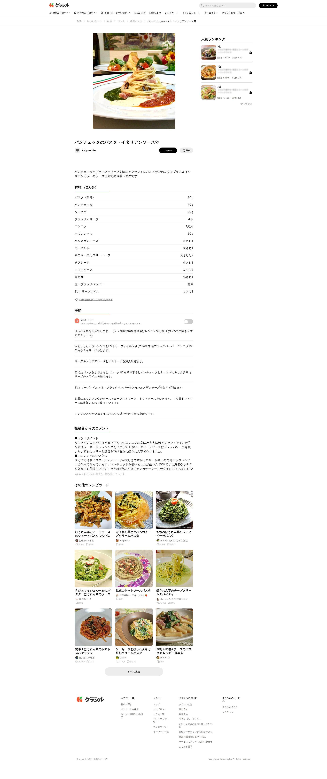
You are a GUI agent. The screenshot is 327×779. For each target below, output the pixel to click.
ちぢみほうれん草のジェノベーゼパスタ (173, 533)
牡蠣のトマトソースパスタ (133, 590)
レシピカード (171, 12)
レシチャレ (227, 712)
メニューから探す (130, 709)
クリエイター (211, 12)
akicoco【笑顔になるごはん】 (174, 540)
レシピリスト (160, 709)
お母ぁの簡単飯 (86, 540)
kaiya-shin (89, 150)
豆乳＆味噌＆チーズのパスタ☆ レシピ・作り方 (173, 651)
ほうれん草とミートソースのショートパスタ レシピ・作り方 (93, 534)
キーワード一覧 (161, 731)
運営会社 (183, 709)
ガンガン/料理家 (87, 657)
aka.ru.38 (165, 657)
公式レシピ (139, 12)
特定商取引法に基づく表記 (192, 736)
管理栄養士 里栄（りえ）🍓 (133, 595)
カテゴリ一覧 (160, 726)
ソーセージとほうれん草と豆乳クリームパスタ (133, 651)
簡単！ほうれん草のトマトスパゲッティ (92, 651)
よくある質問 (185, 746)
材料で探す (126, 704)
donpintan (125, 540)
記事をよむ (155, 12)
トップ (156, 704)
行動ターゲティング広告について (195, 731)
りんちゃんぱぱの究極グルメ (174, 599)
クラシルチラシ (230, 707)
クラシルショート (191, 12)
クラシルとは (185, 704)
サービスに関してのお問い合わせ (195, 741)
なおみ (123, 657)
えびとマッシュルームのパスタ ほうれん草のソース (92, 592)
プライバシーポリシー (190, 719)
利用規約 (183, 714)
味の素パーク (85, 599)
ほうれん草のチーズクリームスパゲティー (173, 592)
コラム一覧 (158, 714)
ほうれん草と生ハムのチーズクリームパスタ (133, 533)
